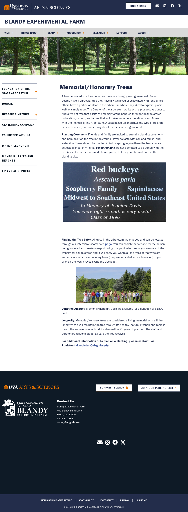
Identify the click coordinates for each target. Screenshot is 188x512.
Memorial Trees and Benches (17, 158)
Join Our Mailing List (157, 388)
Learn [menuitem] (49, 34)
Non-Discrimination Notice (56, 500)
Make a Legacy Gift (16, 145)
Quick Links (138, 6)
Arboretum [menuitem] (71, 34)
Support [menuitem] (119, 34)
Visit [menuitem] (5, 34)
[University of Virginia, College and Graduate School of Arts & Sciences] (37, 7)
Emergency (106, 500)
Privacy (124, 500)
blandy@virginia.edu (68, 422)
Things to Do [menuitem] (27, 34)
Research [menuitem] (96, 34)
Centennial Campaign (18, 124)
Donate (7, 103)
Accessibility (86, 500)
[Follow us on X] (180, 6)
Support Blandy (112, 387)
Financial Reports (16, 171)
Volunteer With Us (16, 135)
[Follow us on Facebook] (172, 6)
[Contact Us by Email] (157, 6)
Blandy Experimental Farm (44, 21)
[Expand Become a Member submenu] (35, 114)
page (108, 244)
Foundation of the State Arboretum (16, 91)
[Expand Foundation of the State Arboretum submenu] (35, 90)
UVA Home (141, 500)
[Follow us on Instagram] (164, 6)
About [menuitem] (140, 34)
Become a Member (16, 114)
